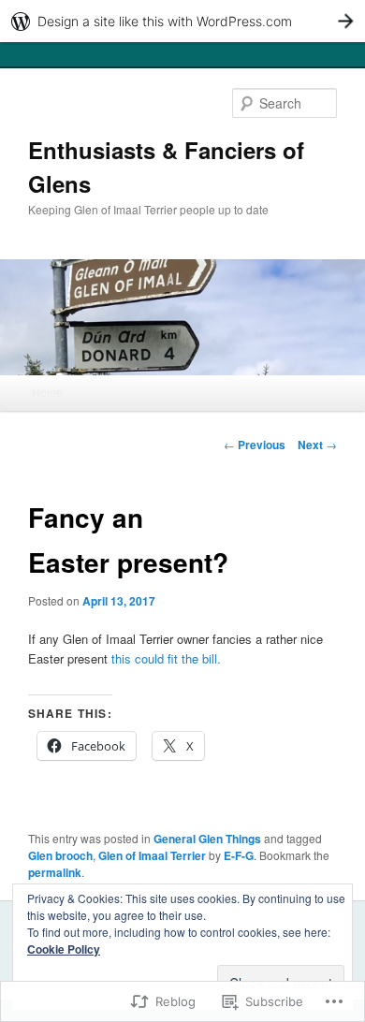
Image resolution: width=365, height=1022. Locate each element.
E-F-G (239, 855)
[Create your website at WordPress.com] (182, 21)
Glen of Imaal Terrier (152, 855)
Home (47, 392)
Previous (254, 444)
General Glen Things (207, 838)
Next (317, 444)
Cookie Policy (63, 949)
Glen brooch (60, 855)
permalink (54, 872)
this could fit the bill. (164, 658)
